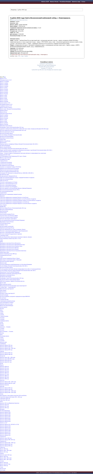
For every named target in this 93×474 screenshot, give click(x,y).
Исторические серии (4, 174)
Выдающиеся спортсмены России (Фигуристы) (10, 243)
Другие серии (3, 282)
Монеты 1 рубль (3, 95)
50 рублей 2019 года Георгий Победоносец (46, 65)
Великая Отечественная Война (6, 136)
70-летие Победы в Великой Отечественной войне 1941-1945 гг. (14, 148)
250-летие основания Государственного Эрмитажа (11, 233)
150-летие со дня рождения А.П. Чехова (8, 182)
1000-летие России (4, 180)
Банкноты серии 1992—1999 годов (7, 357)
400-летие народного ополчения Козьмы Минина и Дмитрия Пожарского (16, 188)
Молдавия (2, 409)
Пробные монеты (4, 110)
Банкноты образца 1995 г (5, 415)
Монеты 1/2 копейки (4, 81)
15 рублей (2, 319)
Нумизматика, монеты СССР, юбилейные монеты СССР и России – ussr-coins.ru (59, 472)
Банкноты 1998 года (4, 378)
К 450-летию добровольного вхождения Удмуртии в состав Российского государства (18, 203)
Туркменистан (3, 441)
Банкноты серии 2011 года (5, 362)
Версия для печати (23, 20)
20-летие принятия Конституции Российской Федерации (12, 220)
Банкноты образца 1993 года (6, 346)
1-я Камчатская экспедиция (6, 162)
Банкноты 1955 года (4, 369)
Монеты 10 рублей (4, 101)
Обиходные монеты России (6, 113)
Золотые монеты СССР (5, 102)
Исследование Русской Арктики (7, 165)
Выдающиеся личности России (6, 137)
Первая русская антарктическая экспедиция (9, 168)
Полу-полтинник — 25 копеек (6, 331)
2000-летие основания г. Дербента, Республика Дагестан (12, 281)
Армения (2, 351)
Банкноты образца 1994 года (6, 389)
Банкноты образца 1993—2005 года (7, 442)
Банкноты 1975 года (4, 374)
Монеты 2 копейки (4, 84)
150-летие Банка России (5, 223)
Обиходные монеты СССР (5, 80)
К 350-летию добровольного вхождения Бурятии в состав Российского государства (18, 198)
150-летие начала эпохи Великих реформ (9, 215)
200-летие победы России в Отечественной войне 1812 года (13, 130)
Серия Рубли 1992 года (5, 398)
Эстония (2, 461)
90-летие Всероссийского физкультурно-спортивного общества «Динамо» (16, 237)
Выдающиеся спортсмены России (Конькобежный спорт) (12, 244)
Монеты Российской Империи (6, 305)
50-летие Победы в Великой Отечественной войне (11, 134)
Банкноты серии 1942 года (6, 454)
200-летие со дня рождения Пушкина (8, 185)
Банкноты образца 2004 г (5, 419)
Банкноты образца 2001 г (5, 418)
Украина (2, 453)
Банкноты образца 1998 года (6, 354)
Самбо (1, 240)
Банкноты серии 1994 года (6, 438)
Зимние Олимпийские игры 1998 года (8, 253)
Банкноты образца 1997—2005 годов (8, 390)
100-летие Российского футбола (7, 261)
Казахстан (2, 380)
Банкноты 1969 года (4, 372)
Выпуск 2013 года (4, 451)
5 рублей (2, 314)
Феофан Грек (3, 206)
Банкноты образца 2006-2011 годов (7, 383)
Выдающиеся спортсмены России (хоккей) (9, 249)
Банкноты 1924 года (4, 404)
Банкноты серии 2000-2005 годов (7, 358)
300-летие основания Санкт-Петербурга (8, 186)
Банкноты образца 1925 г (5, 427)
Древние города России (5, 141)
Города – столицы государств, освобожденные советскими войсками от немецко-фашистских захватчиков (23, 153)
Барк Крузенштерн (4, 211)
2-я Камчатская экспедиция (6, 163)
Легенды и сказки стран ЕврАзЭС (7, 293)
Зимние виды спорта (4, 252)
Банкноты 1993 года (4, 407)
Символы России (3, 160)
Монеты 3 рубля (3, 98)
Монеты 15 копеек (4, 90)
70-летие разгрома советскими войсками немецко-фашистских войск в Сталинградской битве (20, 269)
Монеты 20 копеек (4, 92)
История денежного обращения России (8, 176)
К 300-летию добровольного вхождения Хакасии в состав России (14, 197)
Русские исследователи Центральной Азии (9, 171)
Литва (1, 401)
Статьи (83, 1)
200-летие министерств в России (7, 131)
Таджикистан (3, 436)
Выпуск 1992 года (4, 448)
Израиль (2, 365)
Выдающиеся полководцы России (7, 275)
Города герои (3, 139)
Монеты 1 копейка (4, 83)
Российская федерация (5, 410)
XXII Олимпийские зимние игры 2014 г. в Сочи (10, 151)
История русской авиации (5, 276)
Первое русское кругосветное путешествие (9, 169)
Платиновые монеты (4, 336)
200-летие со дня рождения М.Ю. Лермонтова (10, 232)
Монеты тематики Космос (5, 147)
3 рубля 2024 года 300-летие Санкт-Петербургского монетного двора (46, 69)
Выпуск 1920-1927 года (5, 464)
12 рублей (2, 340)
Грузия (1, 363)
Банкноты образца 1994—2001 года (7, 348)
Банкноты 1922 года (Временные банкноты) (9, 403)
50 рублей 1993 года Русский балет (46, 66)
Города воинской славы (5, 154)
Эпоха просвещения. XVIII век (6, 302)
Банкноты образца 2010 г (5, 421)
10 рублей (2, 317)
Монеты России (54, 1)
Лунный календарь (4, 294)
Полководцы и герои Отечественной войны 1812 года (11, 127)
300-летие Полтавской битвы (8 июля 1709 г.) (10, 189)
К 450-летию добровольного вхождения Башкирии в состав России (14, 201)
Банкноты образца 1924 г (5, 426)
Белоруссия (2, 355)
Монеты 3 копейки (4, 86)
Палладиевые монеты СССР (6, 104)
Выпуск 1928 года (4, 465)
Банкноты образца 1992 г (5, 412)
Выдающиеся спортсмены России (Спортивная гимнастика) (13, 250)
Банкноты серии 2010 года (6, 360)
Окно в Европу (3, 205)
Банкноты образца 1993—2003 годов (8, 381)
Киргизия (2, 386)
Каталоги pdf (3, 468)
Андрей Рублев (3, 192)
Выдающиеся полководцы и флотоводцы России (10, 273)
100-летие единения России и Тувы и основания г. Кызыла (12, 229)
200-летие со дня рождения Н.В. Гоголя (8, 183)
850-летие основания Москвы (6, 209)
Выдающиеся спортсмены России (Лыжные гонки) (11, 246)
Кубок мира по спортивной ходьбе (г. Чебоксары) (10, 259)
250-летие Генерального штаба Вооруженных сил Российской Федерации (16, 264)
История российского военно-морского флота (10, 279)
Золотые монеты (3, 307)
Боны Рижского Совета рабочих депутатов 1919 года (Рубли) (13, 395)
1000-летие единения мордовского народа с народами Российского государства (17, 177)
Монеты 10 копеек (4, 89)
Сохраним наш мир (4, 299)
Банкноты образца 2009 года (6, 445)
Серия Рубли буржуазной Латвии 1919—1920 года (11, 397)
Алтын (1, 322)
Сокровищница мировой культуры (7, 301)
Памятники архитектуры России (7, 227)
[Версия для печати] (14, 20)
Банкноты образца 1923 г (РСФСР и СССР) (9, 424)
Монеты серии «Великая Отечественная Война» (10, 109)
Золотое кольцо (3, 212)
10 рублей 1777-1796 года (46, 68)
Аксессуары (2, 470)
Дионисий (2, 195)
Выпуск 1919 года (4, 462)
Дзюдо (1, 241)
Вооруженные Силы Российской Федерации (9, 272)
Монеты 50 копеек (4, 93)
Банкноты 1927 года (4, 406)
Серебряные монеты (4, 320)
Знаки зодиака (3, 290)
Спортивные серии (4, 235)
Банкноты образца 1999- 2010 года (7, 439)
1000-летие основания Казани (6, 179)
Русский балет (3, 297)
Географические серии (5, 159)
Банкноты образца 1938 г (5, 430)
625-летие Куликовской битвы (6, 191)
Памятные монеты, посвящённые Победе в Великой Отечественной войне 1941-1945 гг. (19, 144)
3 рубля (1, 313)
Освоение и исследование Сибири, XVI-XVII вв (10, 166)
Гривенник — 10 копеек (5, 326)
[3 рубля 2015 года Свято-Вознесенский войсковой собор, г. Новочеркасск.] (29, 54)
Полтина (2, 308)
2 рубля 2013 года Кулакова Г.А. (46, 63)
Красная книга (3, 142)
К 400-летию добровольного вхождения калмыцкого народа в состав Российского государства (20, 200)
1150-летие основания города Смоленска (9, 217)
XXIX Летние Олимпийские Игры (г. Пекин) (10, 258)
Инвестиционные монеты (5, 284)
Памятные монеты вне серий (6, 304)
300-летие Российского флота (6, 133)
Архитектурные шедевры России (7, 214)
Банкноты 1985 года (4, 377)
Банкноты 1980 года (4, 375)
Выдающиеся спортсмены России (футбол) (9, 247)
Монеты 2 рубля (3, 96)
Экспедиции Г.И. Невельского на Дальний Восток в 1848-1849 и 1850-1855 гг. (17, 173)
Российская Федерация (5, 145)
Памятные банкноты (4, 384)
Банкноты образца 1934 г (5, 429)
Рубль (1, 310)
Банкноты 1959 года (4, 371)
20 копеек (2, 329)
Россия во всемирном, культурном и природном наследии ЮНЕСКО (15, 296)
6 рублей (2, 339)
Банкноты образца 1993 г (5, 413)
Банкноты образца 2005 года (6, 349)
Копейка (2, 323)
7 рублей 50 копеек (4, 316)
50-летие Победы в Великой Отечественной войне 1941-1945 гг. (14, 265)
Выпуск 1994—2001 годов (5, 450)
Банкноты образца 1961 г (5, 433)
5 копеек (2, 325)
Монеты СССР (45, 1)
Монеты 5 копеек (3, 87)
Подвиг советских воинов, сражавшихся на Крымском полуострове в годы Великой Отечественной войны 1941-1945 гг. (26, 150)
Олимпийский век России (5, 255)
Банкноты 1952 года (4, 368)
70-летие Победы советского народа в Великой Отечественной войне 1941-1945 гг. (18, 270)
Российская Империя (65, 1)
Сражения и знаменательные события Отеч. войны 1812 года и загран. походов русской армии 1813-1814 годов (24, 128)
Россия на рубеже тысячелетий (6, 226)
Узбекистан (2, 447)
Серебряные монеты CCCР (6, 105)
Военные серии (3, 262)
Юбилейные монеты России (6, 125)
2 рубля (1, 311)
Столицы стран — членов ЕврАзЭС (8, 287)
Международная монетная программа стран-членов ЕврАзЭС (13, 285)
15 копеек (2, 328)
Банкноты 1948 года (4, 366)
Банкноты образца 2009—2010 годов (8, 392)
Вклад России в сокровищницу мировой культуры (11, 194)
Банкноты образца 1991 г (5, 435)
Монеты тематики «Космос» (6, 107)
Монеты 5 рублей (4, 99)
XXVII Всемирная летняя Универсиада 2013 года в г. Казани (13, 156)
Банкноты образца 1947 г (5, 432)
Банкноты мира (76, 1)
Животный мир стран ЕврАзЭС (7, 288)
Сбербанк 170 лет (4, 224)
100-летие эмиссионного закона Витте (8, 218)
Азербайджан (3, 343)
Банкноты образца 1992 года (6, 345)
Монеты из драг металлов (5, 157)
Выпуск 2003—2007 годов (5, 459)
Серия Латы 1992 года (5, 400)
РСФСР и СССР (3, 422)
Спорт (1, 256)
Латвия (1, 394)
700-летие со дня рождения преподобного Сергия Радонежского (14, 230)
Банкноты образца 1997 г (5, 416)
